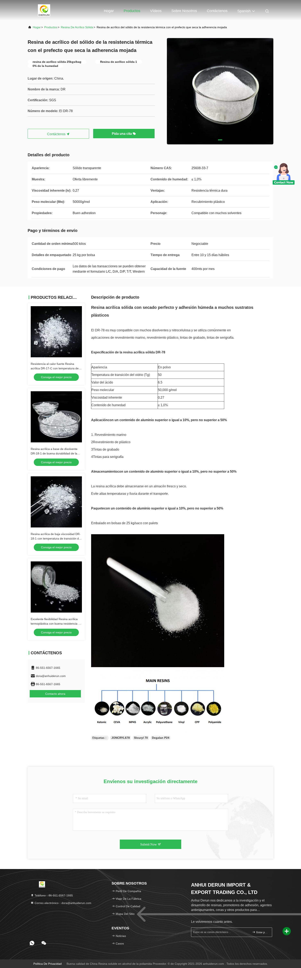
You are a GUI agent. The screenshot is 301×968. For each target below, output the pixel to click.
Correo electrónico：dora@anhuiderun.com (62, 903)
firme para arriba (262, 932)
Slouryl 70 (141, 737)
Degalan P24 (160, 737)
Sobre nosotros (184, 11)
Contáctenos (217, 11)
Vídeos (156, 11)
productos (50, 27)
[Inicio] (44, 10)
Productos (132, 11)
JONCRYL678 (120, 737)
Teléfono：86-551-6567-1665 (53, 895)
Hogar (109, 11)
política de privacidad (47, 963)
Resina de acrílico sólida (77, 27)
